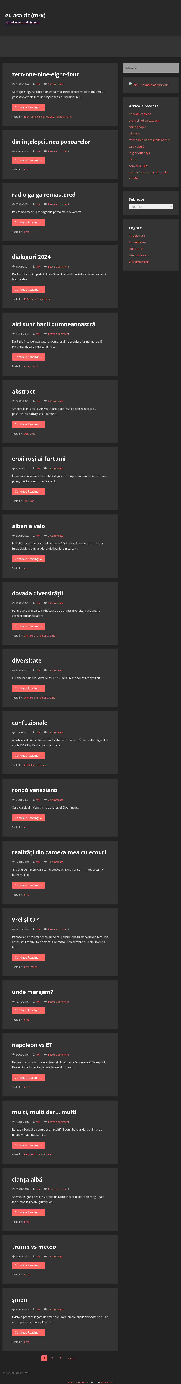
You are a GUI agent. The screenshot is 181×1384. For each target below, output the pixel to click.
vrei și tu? (25, 919)
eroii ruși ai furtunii (39, 458)
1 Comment (55, 670)
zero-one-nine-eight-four (45, 74)
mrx (38, 84)
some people (137, 127)
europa (44, 635)
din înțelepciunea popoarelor (51, 141)
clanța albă (27, 1179)
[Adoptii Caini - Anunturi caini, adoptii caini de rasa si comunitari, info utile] (149, 85)
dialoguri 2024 (31, 256)
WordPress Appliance (77, 1382)
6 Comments (55, 84)
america (35, 116)
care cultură (137, 146)
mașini (34, 366)
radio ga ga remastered (44, 194)
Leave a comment (58, 151)
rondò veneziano (34, 790)
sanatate (43, 765)
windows (134, 133)
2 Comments (55, 401)
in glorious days (139, 153)
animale (28, 635)
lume (69, 116)
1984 (26, 116)
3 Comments (55, 732)
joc (25, 501)
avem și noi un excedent (144, 120)
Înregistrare (137, 236)
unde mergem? (32, 992)
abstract (23, 391)
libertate (60, 116)
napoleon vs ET (32, 1045)
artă (26, 433)
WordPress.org (139, 262)
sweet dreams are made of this (149, 140)
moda (34, 967)
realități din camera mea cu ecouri (59, 852)
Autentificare (137, 242)
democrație (47, 116)
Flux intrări (136, 249)
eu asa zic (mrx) (25, 15)
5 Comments (55, 468)
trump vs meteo (34, 1246)
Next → (72, 1358)
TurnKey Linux (107, 1382)
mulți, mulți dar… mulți (44, 1112)
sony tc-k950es (139, 166)
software (46, 1154)
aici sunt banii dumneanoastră (53, 324)
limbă (27, 765)
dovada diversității (37, 593)
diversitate (27, 660)
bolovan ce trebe (140, 114)
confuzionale (29, 722)
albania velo (28, 526)
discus (133, 159)
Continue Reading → (28, 107)
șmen (19, 1299)
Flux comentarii (139, 255)
